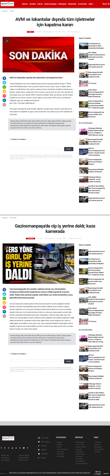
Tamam (98, 474)
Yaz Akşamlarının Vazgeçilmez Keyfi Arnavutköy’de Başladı (96, 46)
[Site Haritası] (24, 448)
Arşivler (43, 450)
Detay (99, 472)
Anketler (97, 444)
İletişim (43, 458)
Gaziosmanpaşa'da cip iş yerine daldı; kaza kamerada (96, 114)
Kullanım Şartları (24, 455)
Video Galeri (45, 442)
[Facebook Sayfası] (2, 448)
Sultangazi (62, 4)
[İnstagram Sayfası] (9, 448)
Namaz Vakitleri (81, 447)
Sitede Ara (98, 442)
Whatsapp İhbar (24, 458)
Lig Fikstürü (79, 452)
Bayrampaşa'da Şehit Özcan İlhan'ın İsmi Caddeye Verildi (95, 74)
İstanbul (32, 4)
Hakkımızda (5, 455)
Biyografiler (98, 447)
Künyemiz (44, 454)
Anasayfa (5, 11)
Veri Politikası (5, 460)
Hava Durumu (80, 442)
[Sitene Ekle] (28, 448)
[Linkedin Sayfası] (17, 448)
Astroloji (97, 452)
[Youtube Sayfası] (13, 448)
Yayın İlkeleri (5, 458)
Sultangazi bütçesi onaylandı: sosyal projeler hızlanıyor (94, 179)
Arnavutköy (82, 4)
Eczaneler (79, 449)
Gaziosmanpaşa (50, 4)
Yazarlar (43, 446)
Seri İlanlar (79, 459)
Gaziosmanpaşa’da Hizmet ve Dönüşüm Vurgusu (95, 162)
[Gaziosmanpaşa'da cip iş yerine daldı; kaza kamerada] (38, 263)
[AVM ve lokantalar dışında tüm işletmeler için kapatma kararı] (38, 54)
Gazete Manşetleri (82, 463)
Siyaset (25, 4)
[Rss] (20, 448)
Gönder (68, 149)
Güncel (40, 4)
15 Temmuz (92, 83)
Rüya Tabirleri (99, 449)
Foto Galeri (45, 438)
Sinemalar (79, 456)
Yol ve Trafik (80, 444)
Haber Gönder (23, 460)
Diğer (91, 4)
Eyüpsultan (72, 4)
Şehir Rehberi (80, 461)
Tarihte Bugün (80, 454)
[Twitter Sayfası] (5, 448)
